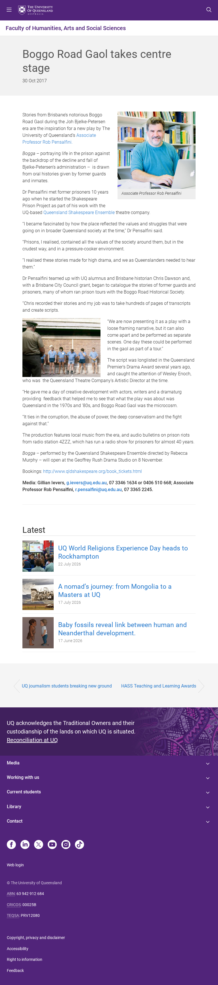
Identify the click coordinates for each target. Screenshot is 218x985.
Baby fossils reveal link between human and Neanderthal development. (122, 629)
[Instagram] (65, 845)
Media (13, 763)
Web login (15, 865)
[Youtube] (52, 845)
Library (14, 806)
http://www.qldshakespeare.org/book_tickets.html (92, 471)
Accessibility (17, 948)
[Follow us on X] (38, 845)
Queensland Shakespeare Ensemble (79, 212)
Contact (14, 821)
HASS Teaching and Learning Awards (158, 686)
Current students (24, 792)
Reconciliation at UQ (32, 740)
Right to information (24, 959)
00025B (29, 904)
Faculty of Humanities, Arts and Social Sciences (66, 28)
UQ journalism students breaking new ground (67, 686)
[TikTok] (79, 845)
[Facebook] (11, 845)
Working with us (23, 777)
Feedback (15, 970)
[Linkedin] (25, 845)
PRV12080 (30, 915)
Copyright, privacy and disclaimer (36, 937)
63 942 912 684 (30, 893)
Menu (9, 10)
